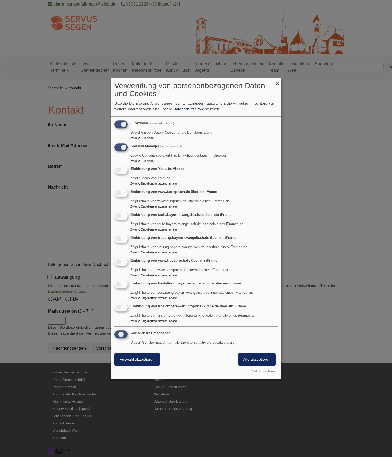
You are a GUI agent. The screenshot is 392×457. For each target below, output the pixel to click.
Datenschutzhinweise (191, 109)
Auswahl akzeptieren (137, 359)
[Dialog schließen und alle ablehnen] (277, 81)
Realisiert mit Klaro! (263, 371)
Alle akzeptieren (256, 359)
